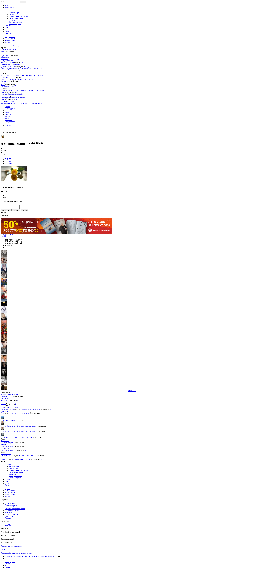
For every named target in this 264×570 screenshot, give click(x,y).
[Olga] (4, 347)
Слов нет (4, 402)
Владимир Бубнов (7, 409)
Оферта (3, 549)
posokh (3, 404)
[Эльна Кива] (4, 291)
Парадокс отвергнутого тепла (11, 83)
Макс (3, 51)
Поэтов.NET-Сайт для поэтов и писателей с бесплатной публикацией (30, 556)
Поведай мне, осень (8, 61)
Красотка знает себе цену (24, 437)
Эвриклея (4, 411)
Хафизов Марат (6, 70)
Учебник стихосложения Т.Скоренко (14, 103)
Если (2, 53)
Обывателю (5, 57)
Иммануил (4, 59)
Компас (3, 444)
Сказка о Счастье (7, 398)
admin (3, 92)
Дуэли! (3, 236)
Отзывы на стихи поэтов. (20, 413)
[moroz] (4, 361)
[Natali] (4, 382)
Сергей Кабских (6, 77)
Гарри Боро (5, 55)
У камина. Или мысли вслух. (31, 409)
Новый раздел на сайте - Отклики (13, 98)
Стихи (8, 184)
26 (16, 92)
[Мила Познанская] (4, 319)
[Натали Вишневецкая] (4, 340)
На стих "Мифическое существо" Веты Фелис (17, 79)
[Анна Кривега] (4, 298)
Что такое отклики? (8, 86)
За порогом (5, 441)
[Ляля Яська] (4, 270)
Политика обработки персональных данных (16, 553)
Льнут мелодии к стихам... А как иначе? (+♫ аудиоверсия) (21, 68)
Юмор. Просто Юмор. (27, 456)
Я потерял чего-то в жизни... (11, 64)
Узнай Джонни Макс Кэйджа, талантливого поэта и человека (22, 75)
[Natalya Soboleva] (4, 256)
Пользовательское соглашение (11, 546)
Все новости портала (8, 101)
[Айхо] (4, 333)
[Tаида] (4, 277)
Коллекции (17, 46)
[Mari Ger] (4, 284)
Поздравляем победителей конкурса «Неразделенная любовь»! (23, 90)
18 (24, 66)
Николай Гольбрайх (8, 66)
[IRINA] (4, 354)
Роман (3, 459)
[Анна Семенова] (4, 263)
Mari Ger (4, 400)
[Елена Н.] (4, 326)
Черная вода (5, 448)
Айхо (3, 85)
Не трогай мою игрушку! (10, 394)
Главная (8, 125)
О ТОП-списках (132, 391)
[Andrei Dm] (4, 305)
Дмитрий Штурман (7, 443)
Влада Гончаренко (7, 62)
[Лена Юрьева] (4, 312)
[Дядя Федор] (4, 368)
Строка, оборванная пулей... (11, 407)
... (1, 457)
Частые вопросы (7, 46)
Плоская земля (6, 454)
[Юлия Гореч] (4, 389)
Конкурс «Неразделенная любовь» (13, 94)
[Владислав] (4, 375)
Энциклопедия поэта (34, 103)
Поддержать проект (8, 235)
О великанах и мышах (8, 49)
